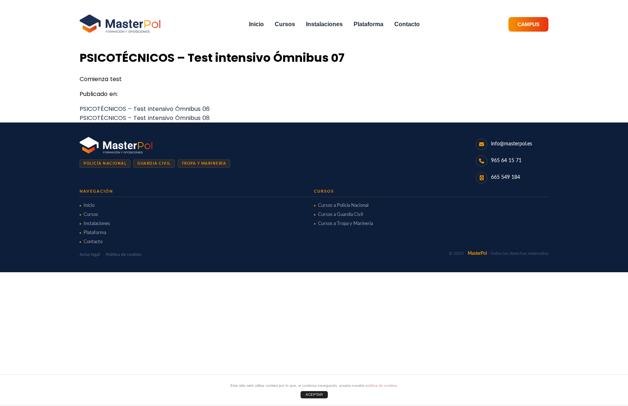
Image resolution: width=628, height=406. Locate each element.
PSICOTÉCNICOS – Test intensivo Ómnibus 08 (145, 118)
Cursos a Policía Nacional (343, 205)
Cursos (285, 24)
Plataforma (368, 24)
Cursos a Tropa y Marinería (345, 223)
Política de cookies (123, 254)
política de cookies (381, 385)
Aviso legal (90, 254)
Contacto (407, 24)
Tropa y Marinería (204, 163)
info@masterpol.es (511, 143)
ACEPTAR (314, 395)
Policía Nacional (105, 163)
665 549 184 (505, 177)
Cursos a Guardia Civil (340, 214)
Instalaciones (324, 24)
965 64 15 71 (506, 160)
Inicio (256, 24)
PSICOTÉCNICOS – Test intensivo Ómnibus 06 (145, 109)
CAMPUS (528, 24)
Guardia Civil (154, 163)
